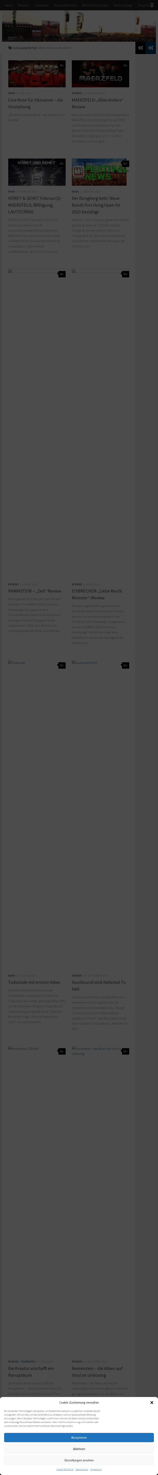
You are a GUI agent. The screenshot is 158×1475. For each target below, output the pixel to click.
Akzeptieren (79, 1438)
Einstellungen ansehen (79, 1460)
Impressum (96, 1469)
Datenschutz (82, 1469)
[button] (152, 1402)
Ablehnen (79, 1449)
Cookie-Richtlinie (65, 1469)
